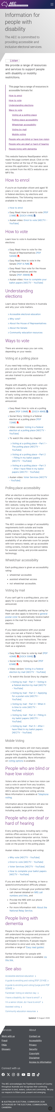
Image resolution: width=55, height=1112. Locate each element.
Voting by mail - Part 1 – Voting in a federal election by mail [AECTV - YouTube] (29, 685)
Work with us (8, 1036)
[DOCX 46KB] (39, 411)
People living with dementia (23, 149)
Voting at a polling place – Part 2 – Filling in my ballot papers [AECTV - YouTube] (29, 457)
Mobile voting (19, 134)
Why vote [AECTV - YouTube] (25, 857)
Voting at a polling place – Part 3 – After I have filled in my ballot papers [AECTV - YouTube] (29, 468)
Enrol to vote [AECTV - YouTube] (26, 862)
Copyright (34, 1053)
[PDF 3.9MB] (21, 411)
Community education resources (26, 332)
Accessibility (35, 1040)
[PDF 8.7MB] (23, 263)
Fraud (4, 1040)
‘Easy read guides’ (35, 947)
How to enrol (15, 95)
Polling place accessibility (25, 119)
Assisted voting (12, 1006)
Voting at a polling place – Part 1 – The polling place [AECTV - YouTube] (29, 446)
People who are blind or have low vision (29, 139)
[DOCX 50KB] (26, 656)
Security (33, 1049)
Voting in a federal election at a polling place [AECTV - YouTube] (27, 430)
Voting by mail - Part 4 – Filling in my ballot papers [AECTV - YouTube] (29, 718)
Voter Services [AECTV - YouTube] (27, 866)
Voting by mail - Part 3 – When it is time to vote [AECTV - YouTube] (28, 707)
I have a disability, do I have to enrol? (22, 997)
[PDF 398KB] (23, 274)
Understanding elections (21, 105)
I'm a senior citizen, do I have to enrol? (23, 1002)
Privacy (33, 1044)
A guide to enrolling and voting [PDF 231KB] (25, 980)
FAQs (4, 1044)
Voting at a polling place (24, 115)
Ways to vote (15, 110)
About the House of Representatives (28, 323)
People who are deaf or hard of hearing (29, 144)
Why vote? (15, 318)
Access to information (40, 1062)
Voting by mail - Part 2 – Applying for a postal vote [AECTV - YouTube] (29, 696)
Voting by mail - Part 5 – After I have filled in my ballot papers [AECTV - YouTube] (28, 729)
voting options (16, 760)
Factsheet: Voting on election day (20, 993)
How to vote (15, 100)
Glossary (6, 1049)
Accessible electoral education (25, 314)
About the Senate (18, 328)
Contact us (34, 1036)
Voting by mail (19, 129)
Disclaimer (34, 1057)
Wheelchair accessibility (24, 124)
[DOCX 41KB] (26, 215)
